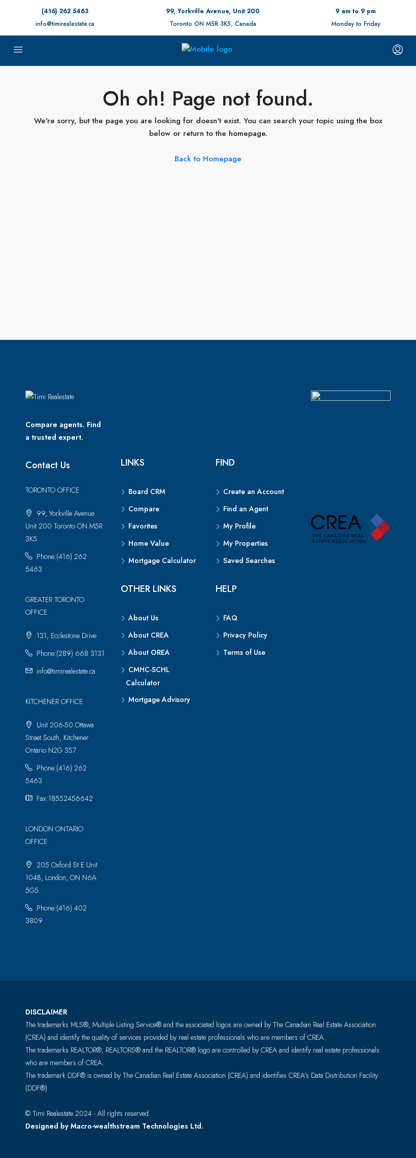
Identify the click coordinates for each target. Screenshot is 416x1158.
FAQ (230, 618)
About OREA (149, 652)
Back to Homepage (208, 158)
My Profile (239, 526)
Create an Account (253, 491)
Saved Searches (249, 560)
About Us (143, 618)
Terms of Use (244, 652)
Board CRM (146, 491)
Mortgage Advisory (159, 699)
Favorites (142, 526)
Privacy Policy (245, 635)
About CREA (148, 635)
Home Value (148, 543)
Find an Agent (245, 509)
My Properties (245, 543)
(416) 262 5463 (65, 11)
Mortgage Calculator (162, 560)
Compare (143, 509)
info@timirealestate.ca (65, 23)
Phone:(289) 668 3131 (71, 653)
